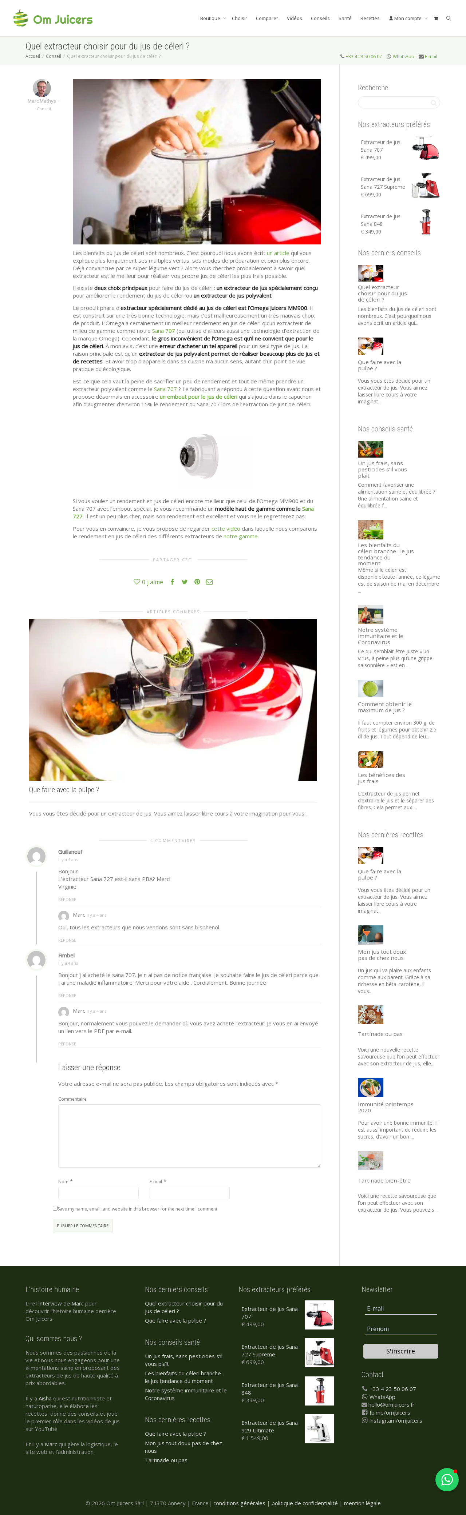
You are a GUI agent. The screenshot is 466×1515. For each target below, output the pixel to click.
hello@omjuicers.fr (391, 1404)
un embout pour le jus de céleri (198, 396)
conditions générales (239, 1503)
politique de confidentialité (305, 1503)
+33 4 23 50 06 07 (364, 56)
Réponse (67, 899)
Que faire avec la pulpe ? (64, 789)
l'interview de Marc (60, 1303)
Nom (63, 1182)
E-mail (431, 56)
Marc (51, 1444)
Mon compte (408, 18)
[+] (173, 700)
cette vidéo (226, 528)
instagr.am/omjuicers (396, 1420)
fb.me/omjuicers (390, 1412)
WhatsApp (403, 56)
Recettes (370, 18)
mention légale (362, 1503)
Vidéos (294, 18)
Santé (345, 18)
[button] (447, 1479)
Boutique (210, 18)
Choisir (239, 18)
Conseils (320, 18)
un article (278, 252)
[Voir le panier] (435, 18)
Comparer (267, 18)
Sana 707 (163, 330)
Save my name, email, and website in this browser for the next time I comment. (138, 1209)
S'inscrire (400, 1351)
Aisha (45, 1398)
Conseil (44, 108)
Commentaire (72, 1099)
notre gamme (241, 536)
